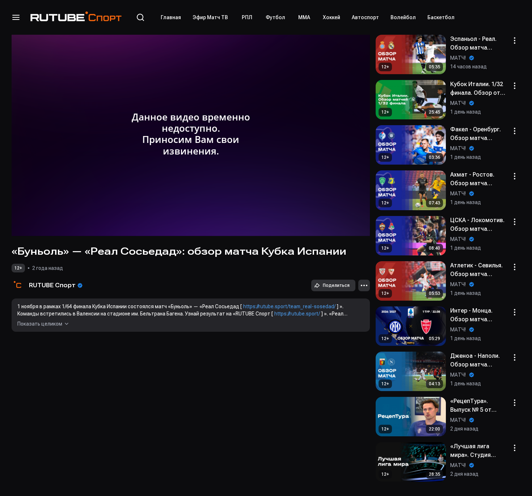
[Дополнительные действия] (364, 285)
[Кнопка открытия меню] (16, 17)
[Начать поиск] (140, 17)
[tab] (170, 17)
